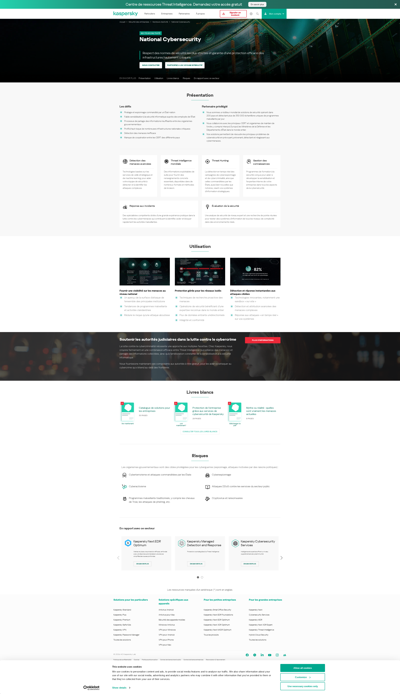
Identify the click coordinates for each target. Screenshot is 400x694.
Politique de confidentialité (122, 660)
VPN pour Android (167, 635)
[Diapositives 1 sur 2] (198, 577)
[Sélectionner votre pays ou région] (251, 14)
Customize (301, 677)
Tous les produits (211, 635)
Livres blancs (173, 78)
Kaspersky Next (255, 610)
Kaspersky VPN (119, 630)
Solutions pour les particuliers (130, 599)
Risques (186, 78)
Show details (119, 687)
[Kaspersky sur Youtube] (270, 655)
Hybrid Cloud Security (258, 635)
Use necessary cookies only (303, 686)
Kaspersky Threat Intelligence (261, 630)
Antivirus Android (166, 610)
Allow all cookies (302, 668)
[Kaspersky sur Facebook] (247, 655)
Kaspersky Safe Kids (122, 625)
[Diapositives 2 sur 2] (202, 577)
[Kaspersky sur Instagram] (277, 655)
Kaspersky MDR (255, 620)
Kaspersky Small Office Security (217, 610)
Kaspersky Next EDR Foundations (218, 615)
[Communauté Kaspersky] (285, 655)
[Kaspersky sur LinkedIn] (262, 655)
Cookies (136, 660)
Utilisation (158, 78)
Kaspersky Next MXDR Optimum (217, 630)
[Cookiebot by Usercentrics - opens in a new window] (91, 688)
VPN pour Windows (167, 630)
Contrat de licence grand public (170, 660)
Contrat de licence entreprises (193, 660)
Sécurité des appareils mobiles (172, 620)
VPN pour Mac (165, 645)
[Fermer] (396, 4)
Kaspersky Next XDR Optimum (217, 625)
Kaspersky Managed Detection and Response (204, 543)
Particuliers (149, 13)
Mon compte (275, 14)
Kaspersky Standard (122, 610)
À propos (200, 13)
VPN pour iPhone (166, 640)
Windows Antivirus (167, 625)
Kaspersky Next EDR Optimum (217, 620)
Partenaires (184, 13)
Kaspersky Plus (119, 615)
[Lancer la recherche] (257, 14)
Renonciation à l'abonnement (215, 660)
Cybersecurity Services (259, 615)
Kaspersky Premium (121, 620)
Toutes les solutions (122, 640)
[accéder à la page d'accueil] (125, 13)
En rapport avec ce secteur (206, 78)
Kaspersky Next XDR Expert (260, 625)
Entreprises (166, 13)
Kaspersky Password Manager (126, 635)
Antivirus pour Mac (167, 615)
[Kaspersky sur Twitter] (255, 655)
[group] (146, 553)
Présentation (145, 78)
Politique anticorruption (150, 660)
